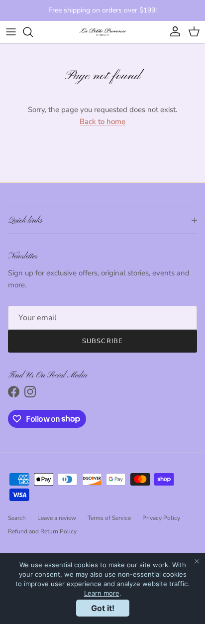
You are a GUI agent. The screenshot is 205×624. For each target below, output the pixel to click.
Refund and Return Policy (42, 531)
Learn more (101, 593)
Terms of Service (109, 518)
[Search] (33, 32)
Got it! (102, 608)
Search (17, 518)
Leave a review (56, 518)
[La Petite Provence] (102, 32)
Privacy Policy (161, 518)
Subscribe (102, 341)
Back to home (102, 121)
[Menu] (11, 32)
